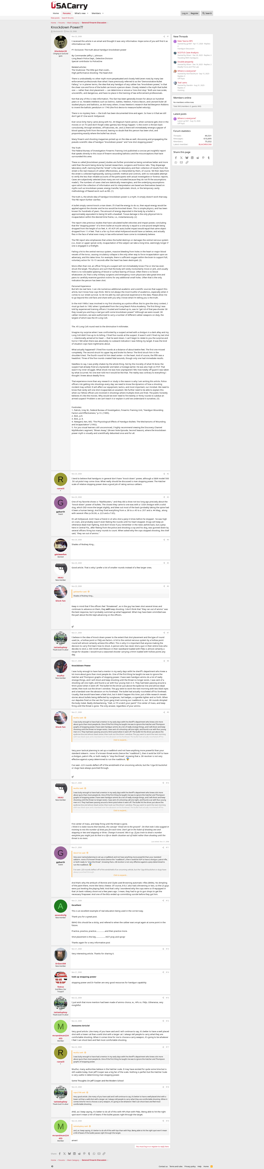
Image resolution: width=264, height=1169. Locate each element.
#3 (168, 497)
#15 (167, 998)
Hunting (181, 90)
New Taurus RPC (185, 41)
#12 (167, 900)
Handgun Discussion (186, 48)
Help (199, 1166)
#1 (168, 36)
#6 (168, 586)
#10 (167, 783)
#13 (167, 949)
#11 (167, 847)
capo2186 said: (79, 1092)
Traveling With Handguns (188, 58)
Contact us (163, 1166)
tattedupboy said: (80, 1126)
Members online (182, 97)
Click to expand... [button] (120, 740)
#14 (167, 972)
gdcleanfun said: (80, 591)
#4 (168, 540)
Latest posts (179, 113)
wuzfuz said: (78, 717)
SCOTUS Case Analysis (188, 52)
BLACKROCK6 (205, 144)
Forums (67, 13)
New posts (55, 18)
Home (56, 13)
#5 (168, 563)
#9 (168, 712)
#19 (167, 1121)
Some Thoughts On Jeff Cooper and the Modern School (98, 1080)
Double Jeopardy (185, 61)
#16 (167, 1021)
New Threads (180, 36)
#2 (168, 474)
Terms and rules (176, 1166)
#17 (167, 1047)
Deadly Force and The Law (188, 67)
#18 (167, 1087)
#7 (168, 633)
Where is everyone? (187, 70)
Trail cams (182, 82)
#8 (168, 661)
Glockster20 (58, 31)
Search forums (68, 18)
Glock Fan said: (79, 853)
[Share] (164, 36)
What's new (80, 13)
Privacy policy (190, 1166)
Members (96, 13)
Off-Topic (181, 78)
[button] (88, 13)
